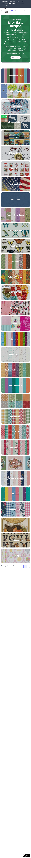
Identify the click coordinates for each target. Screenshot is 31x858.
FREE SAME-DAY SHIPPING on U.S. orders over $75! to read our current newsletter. (13, 4)
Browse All (15, 57)
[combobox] (16, 10)
